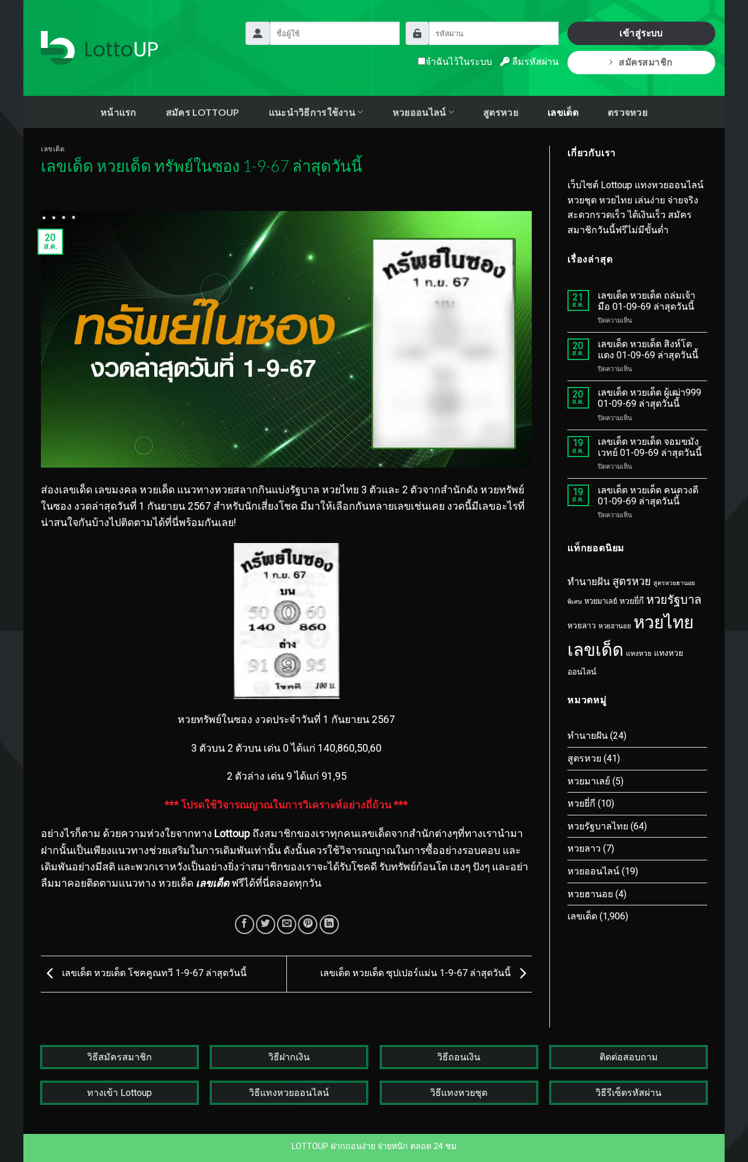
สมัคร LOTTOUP (203, 111)
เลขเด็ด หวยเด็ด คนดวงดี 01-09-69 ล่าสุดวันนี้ (648, 496)
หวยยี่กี (631, 601)
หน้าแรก (119, 111)
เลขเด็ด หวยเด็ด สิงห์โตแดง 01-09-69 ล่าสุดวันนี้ (648, 349)
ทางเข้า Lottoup (119, 1092)
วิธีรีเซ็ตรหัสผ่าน (628, 1092)
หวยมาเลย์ (600, 601)
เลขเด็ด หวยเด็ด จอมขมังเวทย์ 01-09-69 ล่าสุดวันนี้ (650, 447)
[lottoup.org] (99, 48)
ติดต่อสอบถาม (629, 1057)
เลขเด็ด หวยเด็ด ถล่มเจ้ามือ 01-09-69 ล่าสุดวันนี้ (646, 301)
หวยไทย (663, 622)
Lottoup (232, 833)
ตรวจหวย (627, 111)
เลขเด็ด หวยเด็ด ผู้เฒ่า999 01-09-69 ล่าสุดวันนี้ (649, 398)
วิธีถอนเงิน (458, 1057)
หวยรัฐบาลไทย (597, 826)
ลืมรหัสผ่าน (534, 61)
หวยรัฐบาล (673, 600)
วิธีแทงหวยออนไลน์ (289, 1092)
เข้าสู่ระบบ (641, 33)
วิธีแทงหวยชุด (458, 1092)
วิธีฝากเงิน (289, 1057)
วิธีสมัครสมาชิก (119, 1057)
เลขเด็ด (563, 111)
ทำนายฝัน (588, 581)
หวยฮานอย (614, 626)
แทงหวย (639, 653)
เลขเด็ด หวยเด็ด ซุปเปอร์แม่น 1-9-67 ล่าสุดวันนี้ (416, 973)
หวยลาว (581, 625)
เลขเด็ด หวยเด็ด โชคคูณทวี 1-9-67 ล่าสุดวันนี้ (153, 973)
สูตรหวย (500, 111)
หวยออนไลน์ (593, 871)
